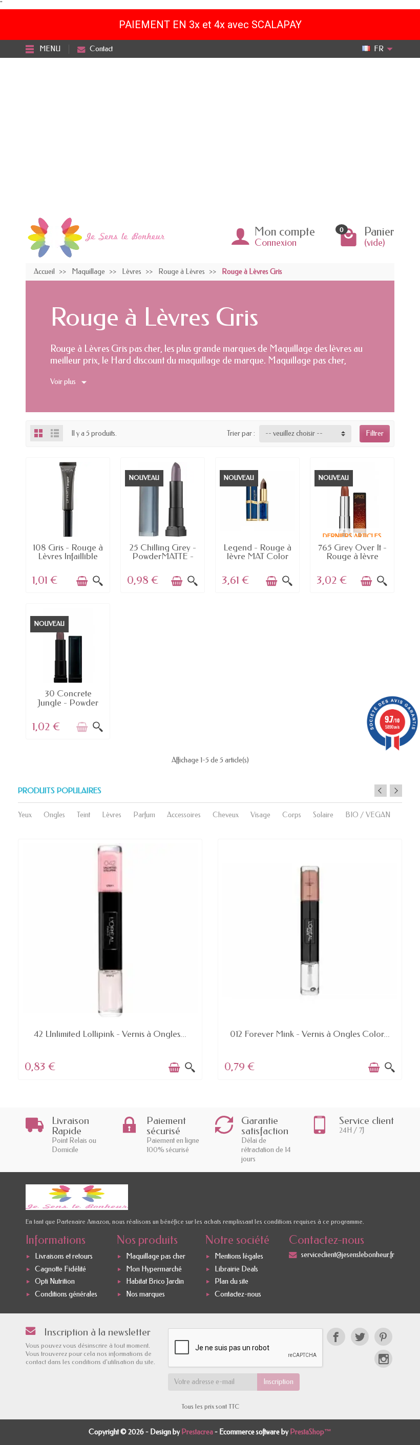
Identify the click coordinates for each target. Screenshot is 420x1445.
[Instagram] (383, 1359)
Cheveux (226, 815)
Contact (101, 49)
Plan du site (231, 1282)
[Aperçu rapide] (97, 581)
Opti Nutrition (55, 1282)
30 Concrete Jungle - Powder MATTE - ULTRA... (67, 702)
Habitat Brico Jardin (155, 1282)
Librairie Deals (236, 1269)
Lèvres (111, 815)
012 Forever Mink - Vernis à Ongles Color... (310, 1034)
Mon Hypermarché (154, 1269)
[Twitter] (360, 1337)
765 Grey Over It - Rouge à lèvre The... (352, 556)
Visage (260, 815)
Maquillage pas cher (155, 1256)
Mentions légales (239, 1256)
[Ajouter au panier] (82, 581)
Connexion (276, 242)
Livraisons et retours (64, 1256)
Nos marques (145, 1294)
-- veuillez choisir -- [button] (294, 433)
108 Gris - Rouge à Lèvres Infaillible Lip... (68, 556)
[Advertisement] (210, 134)
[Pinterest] (383, 1337)
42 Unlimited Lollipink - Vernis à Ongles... (110, 1034)
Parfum (144, 815)
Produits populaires (59, 791)
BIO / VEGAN (367, 815)
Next (396, 790)
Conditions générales (66, 1294)
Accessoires (184, 815)
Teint (83, 815)
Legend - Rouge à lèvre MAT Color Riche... (257, 556)
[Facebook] (336, 1337)
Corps (291, 815)
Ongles (54, 815)
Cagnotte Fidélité (60, 1269)
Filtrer (375, 433)
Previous (380, 790)
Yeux (25, 815)
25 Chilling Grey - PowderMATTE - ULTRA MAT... (163, 556)
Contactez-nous (238, 1294)
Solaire (323, 815)
